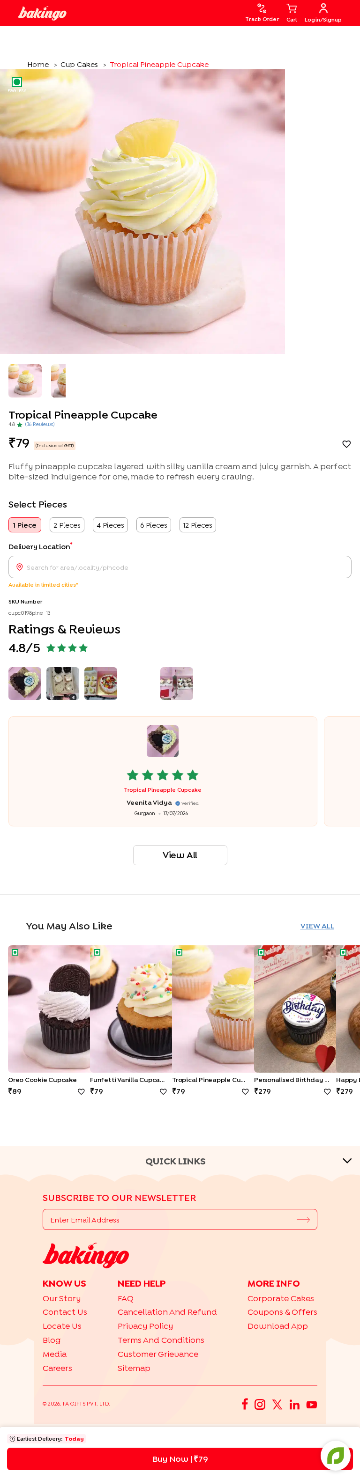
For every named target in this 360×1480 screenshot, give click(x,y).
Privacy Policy (145, 1325)
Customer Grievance (158, 1353)
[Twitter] (277, 1404)
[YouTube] (311, 1403)
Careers (57, 1367)
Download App (278, 1325)
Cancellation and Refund (167, 1311)
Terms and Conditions (161, 1339)
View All (180, 855)
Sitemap (134, 1367)
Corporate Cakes (281, 1298)
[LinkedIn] (294, 1404)
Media (55, 1353)
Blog (52, 1339)
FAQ (126, 1298)
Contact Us (65, 1311)
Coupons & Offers (282, 1311)
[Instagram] (260, 1404)
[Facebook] (245, 1404)
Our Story (62, 1298)
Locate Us (62, 1325)
